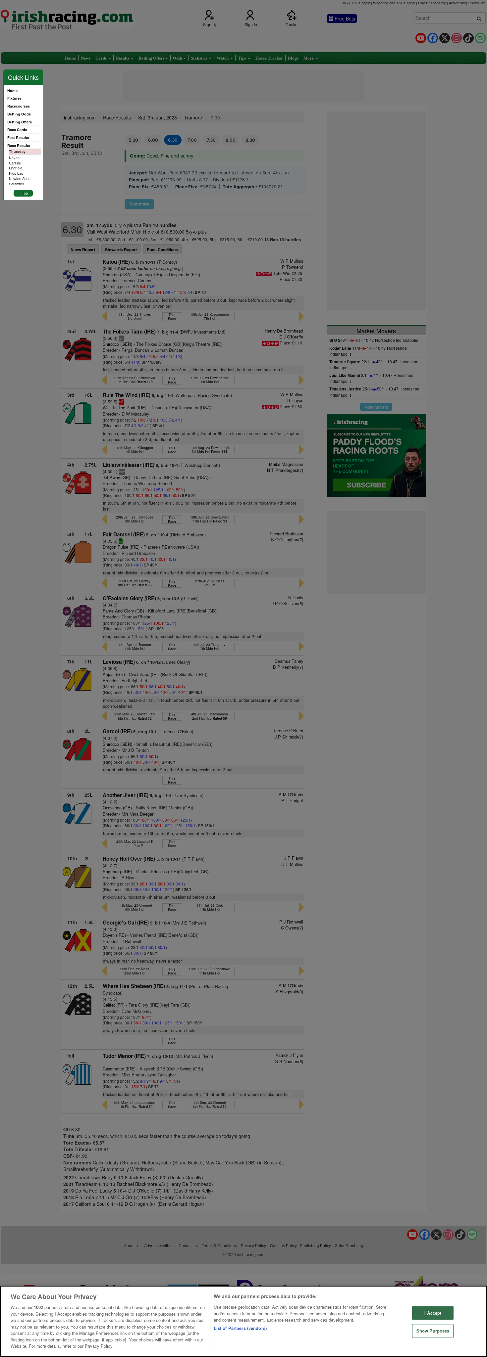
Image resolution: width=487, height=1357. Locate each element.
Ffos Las (16, 173)
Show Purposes (433, 1331)
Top (25, 193)
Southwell (16, 183)
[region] (243, 1321)
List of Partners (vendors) (240, 1328)
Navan (14, 157)
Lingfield (15, 167)
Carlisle (15, 162)
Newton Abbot (20, 178)
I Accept (432, 1313)
